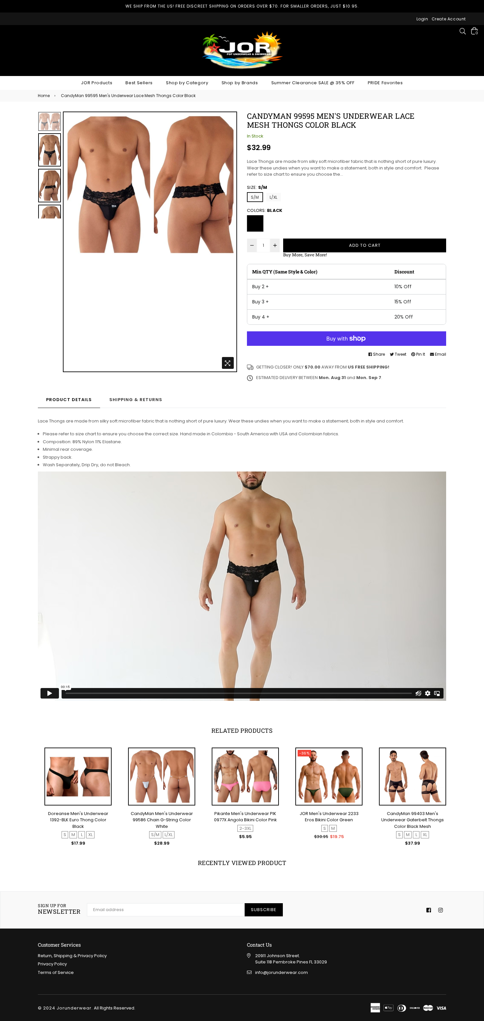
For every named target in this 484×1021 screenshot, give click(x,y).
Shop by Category (187, 83)
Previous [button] (71, 241)
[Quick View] (103, 764)
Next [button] (229, 241)
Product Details (69, 399)
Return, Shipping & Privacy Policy (72, 956)
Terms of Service (56, 972)
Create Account (449, 19)
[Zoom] (228, 363)
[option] (150, 184)
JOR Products (96, 83)
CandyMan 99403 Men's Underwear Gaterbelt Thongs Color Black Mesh (412, 820)
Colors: (264, 210)
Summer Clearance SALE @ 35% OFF (313, 83)
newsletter (59, 909)
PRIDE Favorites (385, 83)
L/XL (274, 197)
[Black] (255, 223)
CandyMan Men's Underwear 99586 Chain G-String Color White (162, 820)
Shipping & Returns (135, 399)
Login (422, 19)
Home (44, 95)
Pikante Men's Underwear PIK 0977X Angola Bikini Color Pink (245, 816)
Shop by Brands (240, 83)
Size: (257, 187)
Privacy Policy (52, 964)
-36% (304, 753)
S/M (255, 197)
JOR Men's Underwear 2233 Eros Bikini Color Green (329, 816)
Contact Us (259, 944)
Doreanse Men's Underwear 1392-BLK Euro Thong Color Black (78, 820)
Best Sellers (139, 83)
